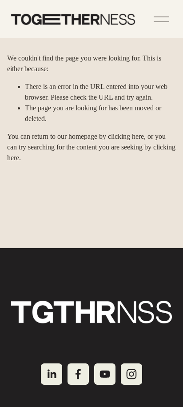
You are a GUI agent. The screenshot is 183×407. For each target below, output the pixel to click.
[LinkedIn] (51, 374)
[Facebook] (78, 374)
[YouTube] (104, 374)
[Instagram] (131, 374)
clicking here (126, 136)
